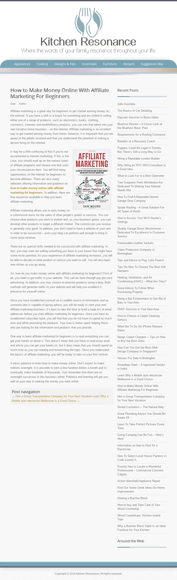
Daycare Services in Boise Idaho (137, 117)
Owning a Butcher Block (132, 498)
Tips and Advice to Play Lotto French (140, 260)
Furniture (110, 64)
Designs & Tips (65, 64)
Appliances (22, 64)
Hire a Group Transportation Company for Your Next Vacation (52, 396)
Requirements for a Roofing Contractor (141, 134)
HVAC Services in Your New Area (138, 309)
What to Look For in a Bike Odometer (140, 175)
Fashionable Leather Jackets (135, 243)
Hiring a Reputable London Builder (138, 158)
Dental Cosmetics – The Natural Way (140, 407)
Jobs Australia (126, 104)
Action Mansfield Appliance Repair (138, 481)
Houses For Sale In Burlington (136, 358)
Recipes (128, 64)
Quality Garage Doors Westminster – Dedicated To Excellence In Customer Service (141, 232)
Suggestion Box (152, 64)
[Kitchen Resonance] (88, 30)
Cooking (42, 64)
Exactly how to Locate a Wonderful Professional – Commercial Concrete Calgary (140, 470)
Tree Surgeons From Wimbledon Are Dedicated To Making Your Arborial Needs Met (140, 186)
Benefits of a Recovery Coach (136, 141)
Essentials (89, 64)
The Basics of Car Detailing (134, 110)
